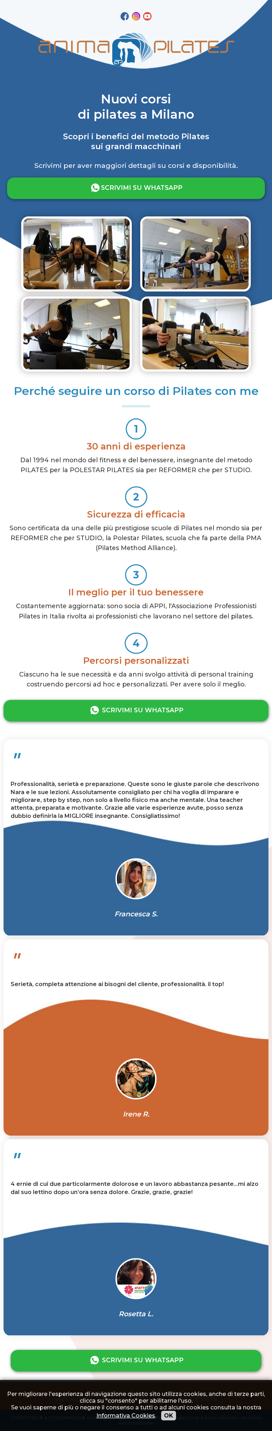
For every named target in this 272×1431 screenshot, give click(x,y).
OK (168, 1415)
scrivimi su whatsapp (141, 187)
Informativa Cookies (125, 1415)
